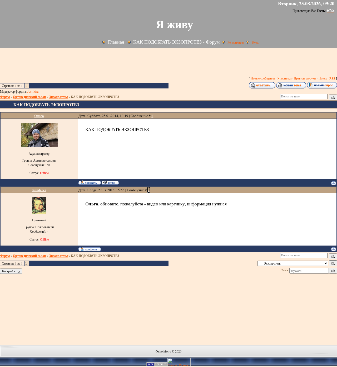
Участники (284, 78)
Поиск (323, 78)
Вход (255, 42)
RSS (332, 78)
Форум (5, 97)
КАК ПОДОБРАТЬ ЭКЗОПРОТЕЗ (95, 97)
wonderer (39, 189)
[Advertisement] (126, 61)
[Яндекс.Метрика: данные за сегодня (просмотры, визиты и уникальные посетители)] (179, 362)
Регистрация (235, 42)
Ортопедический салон (29, 97)
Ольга (39, 115)
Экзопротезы (58, 97)
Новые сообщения (263, 78)
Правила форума (305, 78)
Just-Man (33, 91)
